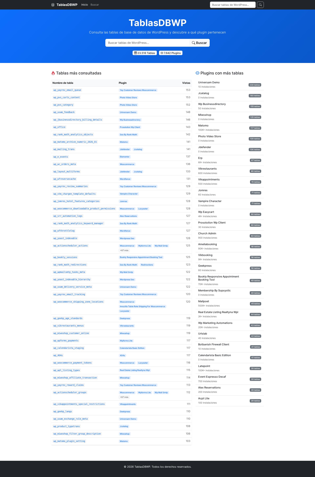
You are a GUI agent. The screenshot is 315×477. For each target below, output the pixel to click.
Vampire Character (129, 194)
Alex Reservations (128, 216)
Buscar (95, 4)
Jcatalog (138, 149)
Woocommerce (127, 164)
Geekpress (125, 318)
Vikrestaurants (127, 326)
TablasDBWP (66, 5)
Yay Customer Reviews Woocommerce (138, 90)
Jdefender (125, 149)
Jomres (123, 201)
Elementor (124, 156)
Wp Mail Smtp (161, 245)
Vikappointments (128, 404)
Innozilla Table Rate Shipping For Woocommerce (142, 306)
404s (122, 355)
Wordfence (125, 179)
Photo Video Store (128, 97)
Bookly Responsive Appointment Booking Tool (141, 257)
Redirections (147, 265)
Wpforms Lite (144, 245)
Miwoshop (124, 333)
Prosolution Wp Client (130, 127)
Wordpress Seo (127, 238)
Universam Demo (128, 112)
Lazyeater (143, 208)
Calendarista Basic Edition (132, 348)
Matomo (124, 142)
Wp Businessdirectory (130, 120)
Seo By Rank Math (128, 134)
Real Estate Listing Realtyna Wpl (135, 370)
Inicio (84, 4)
